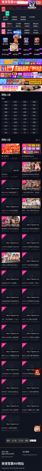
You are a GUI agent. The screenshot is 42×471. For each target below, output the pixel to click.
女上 (5, 129)
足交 (5, 126)
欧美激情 (23, 19)
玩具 (15, 112)
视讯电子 (16, 54)
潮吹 (5, 115)
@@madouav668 (7, 457)
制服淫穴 (9, 23)
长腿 (15, 109)
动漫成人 (35, 26)
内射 (5, 133)
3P (25, 133)
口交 (24, 122)
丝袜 (24, 109)
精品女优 (35, 23)
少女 (5, 122)
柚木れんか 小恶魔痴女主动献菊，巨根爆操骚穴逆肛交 (19, 355)
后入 (24, 126)
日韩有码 (14, 17)
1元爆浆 (36, 50)
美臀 (5, 109)
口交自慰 (18, 23)
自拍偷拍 (23, 17)
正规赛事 (16, 50)
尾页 (26, 440)
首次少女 (18, 33)
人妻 (24, 119)
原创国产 (5, 19)
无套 (15, 133)
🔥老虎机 (26, 54)
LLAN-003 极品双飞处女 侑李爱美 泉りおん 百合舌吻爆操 (20, 247)
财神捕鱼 (37, 54)
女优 (15, 115)
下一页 (21, 440)
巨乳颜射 (35, 33)
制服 (5, 112)
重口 (34, 133)
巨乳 (34, 105)
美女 (15, 119)
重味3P (10, 30)
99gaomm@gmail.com (30, 455)
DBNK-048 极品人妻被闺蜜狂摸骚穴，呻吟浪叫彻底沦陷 (19, 337)
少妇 (34, 119)
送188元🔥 (5, 54)
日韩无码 (14, 19)
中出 (34, 129)
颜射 (15, 129)
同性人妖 (9, 26)
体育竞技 (5, 50)
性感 (24, 102)
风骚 (34, 102)
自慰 (24, 112)
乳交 (15, 126)
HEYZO (36, 30)
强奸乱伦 (27, 23)
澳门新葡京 (5, 156)
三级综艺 (27, 26)
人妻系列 (18, 30)
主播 (15, 122)
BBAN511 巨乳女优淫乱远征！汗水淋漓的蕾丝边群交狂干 (20, 392)
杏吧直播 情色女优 (28, 156)
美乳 (24, 105)
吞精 (24, 129)
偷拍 (5, 102)
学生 (5, 119)
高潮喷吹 (27, 33)
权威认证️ (26, 50)
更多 (37, 140)
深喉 (34, 122)
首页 (8, 440)
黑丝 (34, 109)
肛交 (34, 126)
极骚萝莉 (27, 30)
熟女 (34, 115)
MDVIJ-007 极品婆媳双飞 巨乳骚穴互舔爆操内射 (17, 192)
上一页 (14, 440)
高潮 (34, 112)
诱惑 (5, 105)
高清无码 (4, 174)
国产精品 (5, 17)
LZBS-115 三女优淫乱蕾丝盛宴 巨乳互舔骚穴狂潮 (17, 210)
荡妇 (24, 115)
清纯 (15, 105)
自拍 (15, 102)
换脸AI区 (18, 26)
